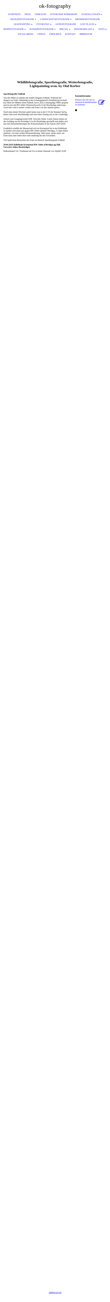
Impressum (86, 34)
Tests (101, 29)
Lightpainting (22, 24)
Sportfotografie (13, 29)
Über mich (55, 34)
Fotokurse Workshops (63, 14)
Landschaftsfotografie (54, 19)
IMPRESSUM (55, 1293)
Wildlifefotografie (22, 19)
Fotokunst (43, 24)
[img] (100, 6)
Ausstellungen (90, 14)
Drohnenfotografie (87, 19)
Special (63, 29)
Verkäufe (40, 14)
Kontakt (70, 34)
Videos (41, 34)
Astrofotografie (65, 24)
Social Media (25, 34)
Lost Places (87, 24)
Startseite (14, 14)
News (28, 14)
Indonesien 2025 (83, 29)
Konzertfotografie (42, 29)
